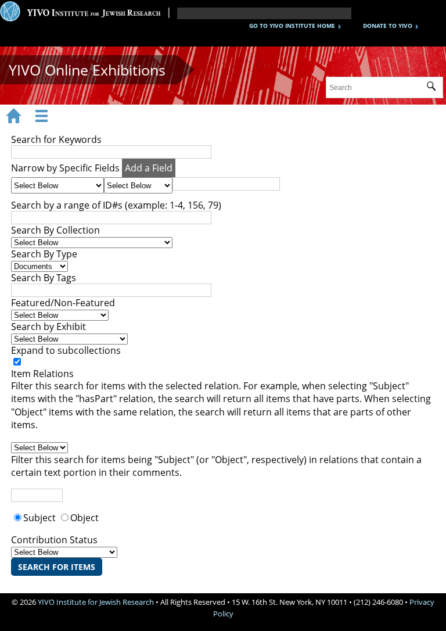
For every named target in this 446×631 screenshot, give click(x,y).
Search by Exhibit (48, 326)
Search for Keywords (56, 139)
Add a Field (148, 168)
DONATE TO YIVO (387, 25)
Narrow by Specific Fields (65, 168)
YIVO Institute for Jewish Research (96, 602)
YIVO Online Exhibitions (87, 70)
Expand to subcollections (66, 350)
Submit (434, 87)
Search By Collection (55, 230)
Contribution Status (54, 539)
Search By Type (44, 254)
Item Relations (42, 373)
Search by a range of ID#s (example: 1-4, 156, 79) (116, 205)
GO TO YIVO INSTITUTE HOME (292, 25)
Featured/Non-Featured (63, 302)
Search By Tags (43, 277)
